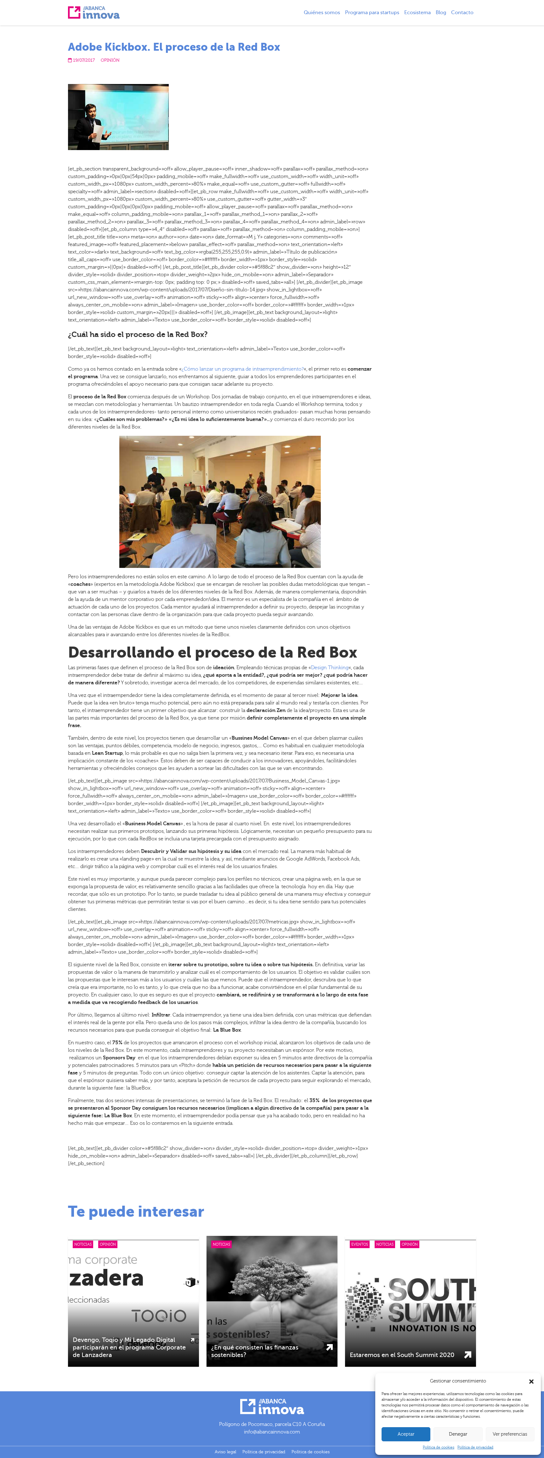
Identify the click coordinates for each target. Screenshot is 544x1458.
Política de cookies (438, 1447)
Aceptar (406, 1434)
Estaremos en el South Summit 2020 (402, 1355)
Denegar (458, 1434)
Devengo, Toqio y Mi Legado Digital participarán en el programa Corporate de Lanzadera (129, 1347)
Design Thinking (329, 667)
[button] (531, 1381)
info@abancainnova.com (272, 1432)
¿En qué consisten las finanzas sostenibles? (254, 1351)
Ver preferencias (510, 1434)
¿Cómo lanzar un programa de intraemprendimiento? (243, 369)
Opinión (110, 60)
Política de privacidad (475, 1447)
